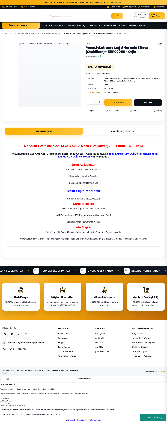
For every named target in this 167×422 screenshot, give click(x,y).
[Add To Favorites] (90, 110)
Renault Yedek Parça (67, 356)
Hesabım (99, 342)
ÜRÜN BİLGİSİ (44, 131)
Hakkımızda (63, 333)
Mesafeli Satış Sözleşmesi (143, 342)
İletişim (61, 342)
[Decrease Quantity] (88, 102)
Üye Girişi (99, 347)
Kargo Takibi (137, 333)
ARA (117, 16)
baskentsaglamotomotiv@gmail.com (12, 405)
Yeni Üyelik (99, 338)
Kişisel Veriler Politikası (141, 356)
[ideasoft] (70, 420)
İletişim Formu (64, 347)
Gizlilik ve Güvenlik (140, 347)
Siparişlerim (100, 333)
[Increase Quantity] (100, 102)
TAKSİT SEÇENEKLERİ (123, 131)
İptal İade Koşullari (140, 351)
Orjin (106, 84)
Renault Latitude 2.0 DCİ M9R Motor (126, 153)
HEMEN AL (148, 102)
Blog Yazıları (63, 338)
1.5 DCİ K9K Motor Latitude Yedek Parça (139, 78)
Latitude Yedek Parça (112, 78)
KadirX (162, 372)
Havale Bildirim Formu (141, 338)
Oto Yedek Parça (65, 351)
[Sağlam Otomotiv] (9, 328)
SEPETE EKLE (118, 102)
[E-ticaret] (83, 420)
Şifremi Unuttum (102, 351)
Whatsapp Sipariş (154, 417)
